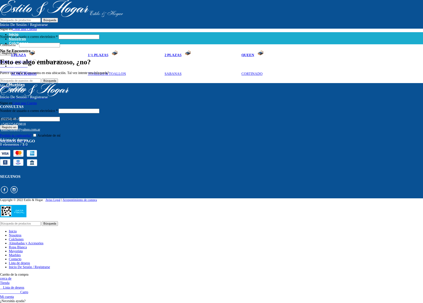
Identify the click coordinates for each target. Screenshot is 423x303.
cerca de (5, 278)
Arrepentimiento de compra (80, 200)
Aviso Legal (52, 200)
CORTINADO (252, 74)
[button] (211, 301)
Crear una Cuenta (24, 29)
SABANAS (173, 74)
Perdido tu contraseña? (16, 135)
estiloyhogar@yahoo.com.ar (20, 129)
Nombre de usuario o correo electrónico (29, 37)
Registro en (9, 53)
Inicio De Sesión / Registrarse (29, 267)
